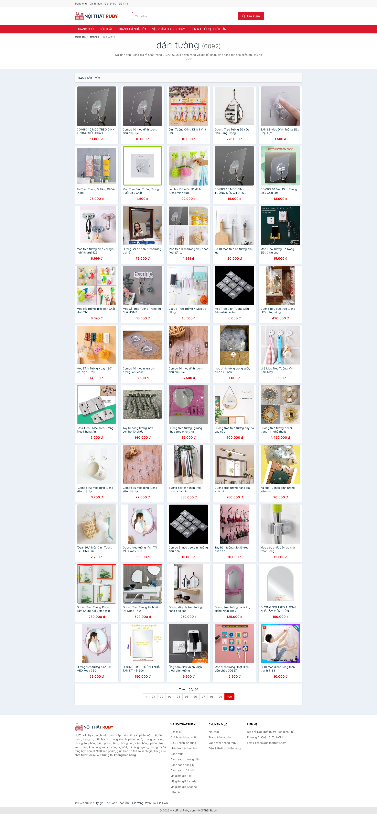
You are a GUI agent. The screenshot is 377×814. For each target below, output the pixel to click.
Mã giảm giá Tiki (180, 775)
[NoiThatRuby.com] (96, 16)
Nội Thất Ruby (207, 810)
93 (170, 696)
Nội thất (106, 29)
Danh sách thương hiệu (185, 759)
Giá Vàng (138, 803)
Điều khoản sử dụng (183, 742)
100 (229, 696)
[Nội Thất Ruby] (94, 727)
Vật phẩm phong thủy (168, 29)
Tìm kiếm (252, 16)
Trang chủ (81, 3)
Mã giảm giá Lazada (183, 781)
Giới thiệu (110, 3)
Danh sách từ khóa (182, 770)
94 (178, 696)
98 (212, 696)
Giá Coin (162, 803)
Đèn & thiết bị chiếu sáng (209, 29)
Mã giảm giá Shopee (183, 786)
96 (195, 696)
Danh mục (96, 3)
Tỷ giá (99, 803)
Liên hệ (123, 3)
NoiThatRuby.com (184, 810)
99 (220, 696)
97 (203, 696)
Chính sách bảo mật (183, 737)
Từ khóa (94, 36)
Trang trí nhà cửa (132, 29)
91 (153, 696)
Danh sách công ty (182, 764)
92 (161, 696)
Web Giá (150, 803)
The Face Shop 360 (118, 803)
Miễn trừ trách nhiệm (183, 748)
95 (186, 696)
